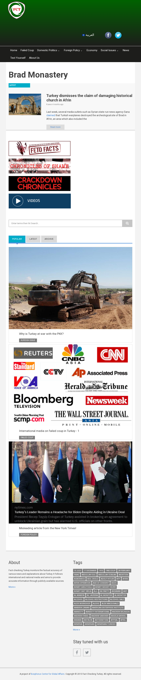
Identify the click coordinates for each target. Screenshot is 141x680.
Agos (114, 583)
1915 (101, 570)
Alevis (96, 603)
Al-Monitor (120, 595)
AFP (118, 579)
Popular (18, 239)
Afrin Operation (82, 583)
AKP (125, 591)
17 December (90, 570)
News (126, 50)
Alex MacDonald (110, 603)
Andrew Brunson (121, 612)
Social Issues (108, 50)
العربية (89, 35)
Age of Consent (101, 583)
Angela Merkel (118, 616)
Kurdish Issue (28, 340)
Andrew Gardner (100, 616)
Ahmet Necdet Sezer (105, 587)
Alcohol (78, 599)
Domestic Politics (47, 50)
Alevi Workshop (82, 603)
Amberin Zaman (82, 608)
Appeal (114, 620)
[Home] (49, 11)
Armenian (90, 624)
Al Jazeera (92, 595)
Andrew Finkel (81, 616)
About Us (34, 57)
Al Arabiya (79, 595)
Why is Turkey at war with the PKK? (41, 333)
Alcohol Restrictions (96, 599)
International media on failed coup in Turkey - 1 (49, 431)
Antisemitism (101, 620)
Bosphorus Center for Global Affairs (47, 674)
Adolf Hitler (107, 579)
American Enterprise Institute (107, 608)
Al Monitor (106, 595)
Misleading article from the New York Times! (47, 528)
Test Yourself (18, 57)
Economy (92, 50)
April (123, 620)
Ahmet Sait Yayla (82, 591)
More (11, 587)
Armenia (78, 624)
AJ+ (95, 591)
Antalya (88, 620)
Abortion (123, 575)
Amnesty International (98, 612)
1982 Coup (111, 570)
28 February (124, 570)
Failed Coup (27, 50)
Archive (49, 239)
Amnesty (78, 612)
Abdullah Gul (89, 575)
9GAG (76, 575)
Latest (33, 239)
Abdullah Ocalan (107, 575)
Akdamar (116, 591)
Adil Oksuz (92, 579)
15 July (77, 570)
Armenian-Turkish (106, 624)
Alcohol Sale (117, 599)
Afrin (125, 579)
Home (13, 50)
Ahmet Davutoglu (83, 587)
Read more (55, 127)
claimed (51, 115)
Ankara (78, 620)
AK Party (104, 591)
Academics (79, 579)
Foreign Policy (72, 50)
